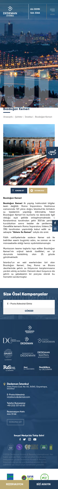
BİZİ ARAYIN (44, 484)
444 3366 (35, 13)
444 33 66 (11, 414)
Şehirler (18, 117)
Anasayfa (8, 117)
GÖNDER (29, 311)
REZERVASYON (14, 484)
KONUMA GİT (15, 422)
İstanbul (29, 117)
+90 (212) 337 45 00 (16, 406)
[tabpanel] (29, 54)
